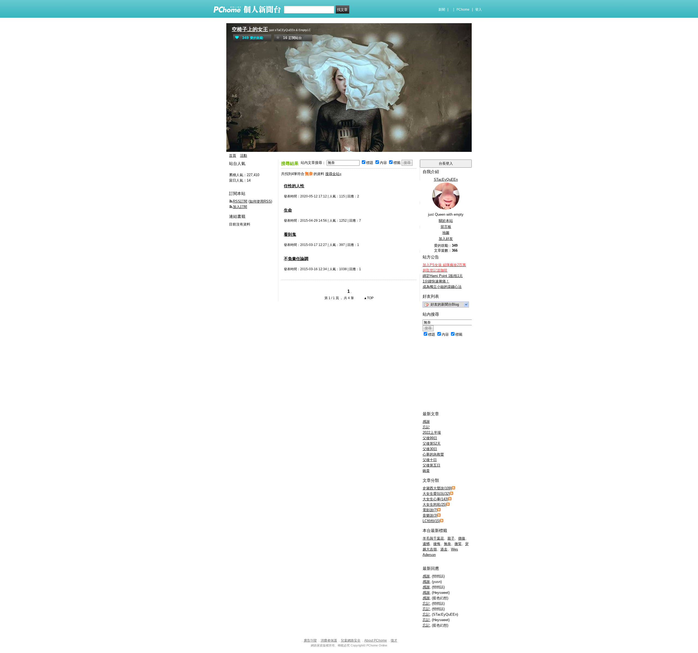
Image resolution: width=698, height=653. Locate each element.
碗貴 (426, 471)
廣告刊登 (310, 640)
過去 (443, 549)
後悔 (436, 544)
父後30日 (430, 449)
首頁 (232, 156)
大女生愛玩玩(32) (436, 494)
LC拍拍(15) (431, 521)
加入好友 (446, 239)
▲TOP (368, 298)
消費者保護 (329, 640)
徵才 (394, 640)
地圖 (445, 233)
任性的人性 (294, 185)
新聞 (441, 9)
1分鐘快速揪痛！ (436, 281)
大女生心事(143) (435, 499)
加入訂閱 (240, 207)
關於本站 (446, 221)
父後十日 (430, 460)
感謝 (426, 422)
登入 (478, 9)
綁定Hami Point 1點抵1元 (443, 276)
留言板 (446, 227)
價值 (461, 538)
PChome (463, 9)
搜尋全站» (333, 174)
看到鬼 (290, 234)
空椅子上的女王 (250, 29)
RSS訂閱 (240, 201)
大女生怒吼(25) (434, 504)
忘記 (426, 427)
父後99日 (430, 438)
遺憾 (426, 544)
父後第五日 (431, 465)
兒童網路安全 (350, 640)
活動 (243, 156)
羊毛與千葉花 (433, 538)
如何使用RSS (260, 201)
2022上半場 (432, 433)
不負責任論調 (296, 258)
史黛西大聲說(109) (437, 488)
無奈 (447, 544)
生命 (288, 210)
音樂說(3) (430, 515)
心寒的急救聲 (433, 454)
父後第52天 (432, 443)
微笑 (458, 544)
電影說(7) (430, 510)
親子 (451, 538)
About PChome (375, 640)
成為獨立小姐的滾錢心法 (442, 287)
